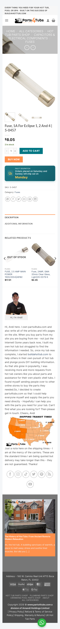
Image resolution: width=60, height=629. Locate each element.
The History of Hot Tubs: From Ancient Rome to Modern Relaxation (27, 537)
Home (10, 31)
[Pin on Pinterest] (29, 199)
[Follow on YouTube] (30, 484)
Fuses (30, 42)
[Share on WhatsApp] (7, 199)
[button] (6, 20)
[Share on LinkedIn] (35, 199)
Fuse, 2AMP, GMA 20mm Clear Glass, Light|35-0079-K (41, 274)
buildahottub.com (38, 354)
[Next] (50, 85)
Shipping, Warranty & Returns (29, 615)
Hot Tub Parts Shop (29, 33)
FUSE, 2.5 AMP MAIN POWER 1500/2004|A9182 (15, 274)
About (46, 598)
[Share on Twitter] (18, 199)
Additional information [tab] (19, 223)
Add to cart (31, 150)
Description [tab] (11, 217)
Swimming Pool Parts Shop (25, 598)
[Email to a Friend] (24, 199)
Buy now (14, 159)
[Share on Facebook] (13, 199)
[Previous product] (33, 47)
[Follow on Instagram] (18, 474)
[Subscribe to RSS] (49, 474)
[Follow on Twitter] (33, 474)
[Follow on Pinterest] (41, 474)
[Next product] (26, 47)
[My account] (48, 20)
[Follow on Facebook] (10, 474)
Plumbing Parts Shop (42, 595)
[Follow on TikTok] (26, 474)
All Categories (31, 31)
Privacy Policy (16, 611)
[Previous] (9, 85)
